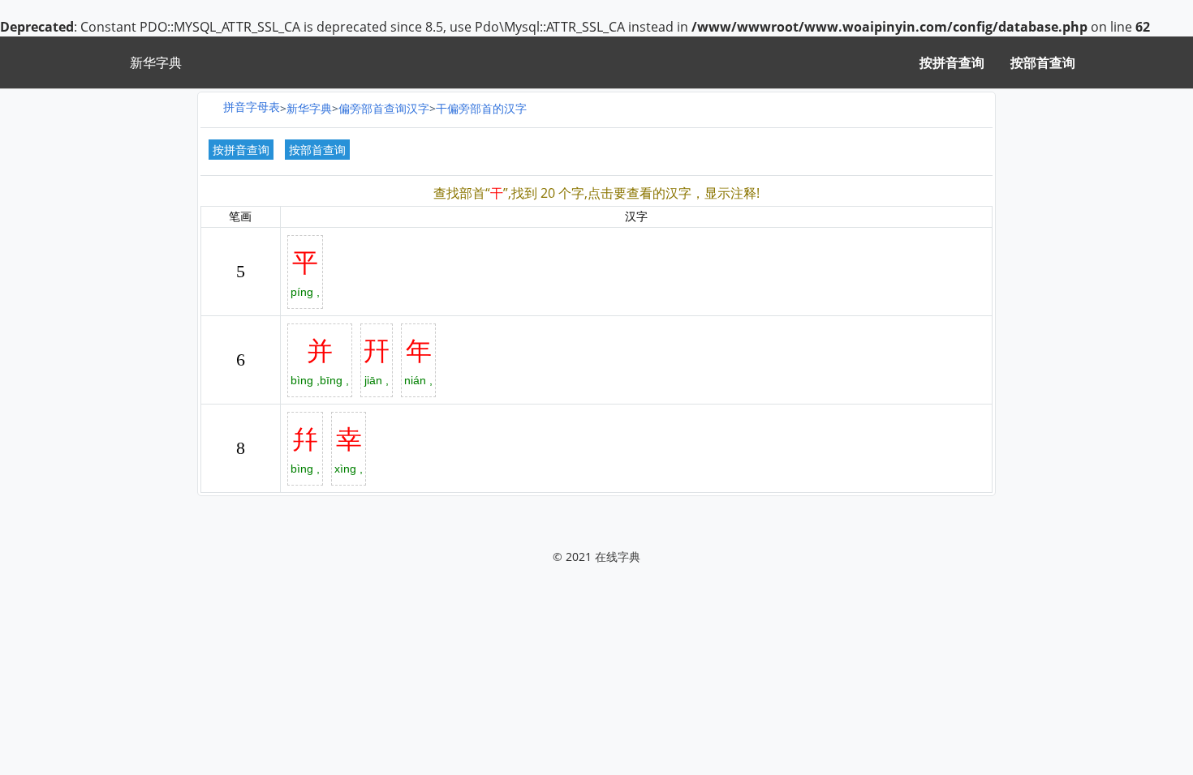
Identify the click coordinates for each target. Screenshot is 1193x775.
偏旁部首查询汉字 (383, 108)
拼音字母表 (251, 106)
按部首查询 (1042, 62)
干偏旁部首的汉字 (481, 108)
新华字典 (309, 108)
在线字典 (617, 556)
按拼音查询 (952, 62)
